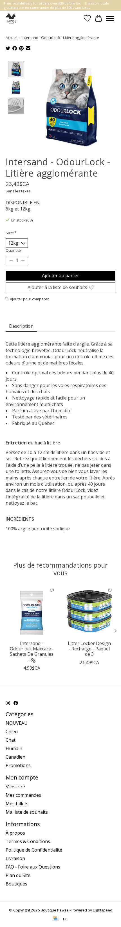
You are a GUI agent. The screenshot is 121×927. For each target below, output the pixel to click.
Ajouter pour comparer (29, 298)
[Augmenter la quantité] (22, 260)
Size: (11, 232)
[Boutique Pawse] (11, 18)
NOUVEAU (17, 723)
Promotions (18, 765)
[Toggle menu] (109, 18)
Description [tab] (21, 326)
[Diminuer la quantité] (11, 260)
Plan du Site (18, 875)
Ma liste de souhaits (27, 812)
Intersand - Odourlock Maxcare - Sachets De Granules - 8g (32, 651)
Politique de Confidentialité (34, 850)
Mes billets (17, 803)
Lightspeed (102, 910)
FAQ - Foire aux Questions (33, 867)
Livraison (15, 858)
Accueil (11, 37)
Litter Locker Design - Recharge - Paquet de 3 (89, 648)
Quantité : (14, 250)
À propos (15, 833)
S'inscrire (15, 786)
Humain (14, 748)
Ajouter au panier (60, 275)
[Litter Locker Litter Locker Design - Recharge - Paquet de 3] (89, 611)
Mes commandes (23, 795)
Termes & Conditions (28, 841)
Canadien (15, 757)
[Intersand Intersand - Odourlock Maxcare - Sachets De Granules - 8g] (32, 611)
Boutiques (16, 884)
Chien (12, 731)
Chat (10, 740)
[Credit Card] (55, 919)
